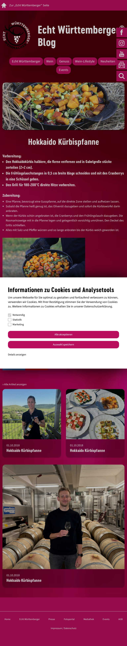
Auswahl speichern (63, 344)
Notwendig (19, 315)
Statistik (17, 320)
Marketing (18, 324)
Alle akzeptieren (63, 334)
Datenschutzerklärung (98, 306)
